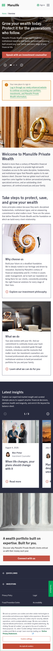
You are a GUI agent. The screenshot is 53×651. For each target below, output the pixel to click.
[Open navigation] (48, 5)
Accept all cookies (26, 646)
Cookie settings (26, 639)
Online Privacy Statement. (25, 632)
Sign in (42, 5)
